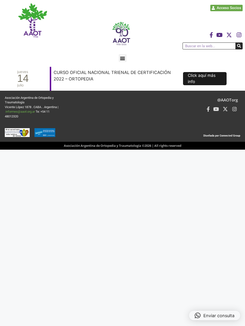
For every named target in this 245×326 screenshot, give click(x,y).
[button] (123, 58)
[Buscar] (238, 46)
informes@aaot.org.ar (21, 111)
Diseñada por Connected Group (221, 135)
